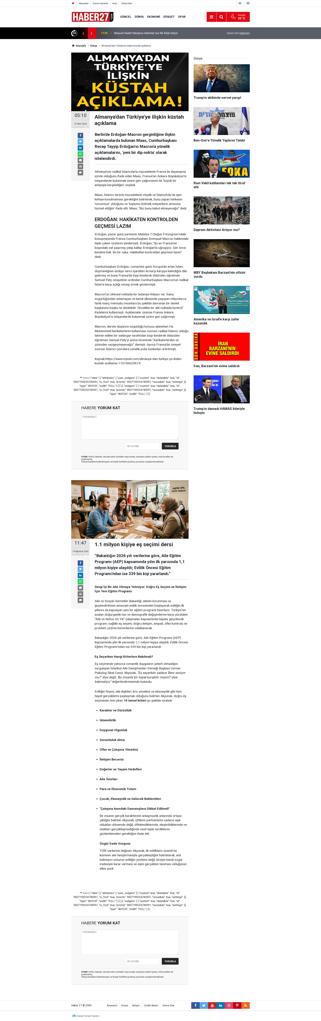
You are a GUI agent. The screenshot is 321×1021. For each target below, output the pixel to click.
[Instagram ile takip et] (229, 1005)
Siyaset (169, 16)
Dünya (139, 16)
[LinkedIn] (80, 148)
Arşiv (114, 3)
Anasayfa (112, 1005)
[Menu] (211, 17)
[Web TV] (240, 3)
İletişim (136, 1005)
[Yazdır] (80, 166)
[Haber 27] (92, 16)
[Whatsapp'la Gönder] (80, 154)
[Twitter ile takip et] (204, 1005)
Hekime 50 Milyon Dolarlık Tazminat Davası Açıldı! (143, 33)
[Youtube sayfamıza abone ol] (212, 1005)
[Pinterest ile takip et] (237, 1005)
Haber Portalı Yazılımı (88, 1016)
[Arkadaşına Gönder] (80, 160)
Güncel (125, 16)
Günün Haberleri (100, 3)
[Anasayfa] (73, 3)
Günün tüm (238, 33)
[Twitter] (80, 141)
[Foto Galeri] (248, 3)
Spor (182, 16)
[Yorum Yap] (80, 172)
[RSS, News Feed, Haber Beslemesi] (245, 1005)
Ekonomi (153, 16)
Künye (124, 1005)
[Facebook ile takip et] (195, 1005)
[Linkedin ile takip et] (220, 1005)
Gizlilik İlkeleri (151, 1005)
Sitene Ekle (126, 3)
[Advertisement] (52, 98)
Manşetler (84, 3)
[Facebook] (80, 135)
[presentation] (83, 33)
